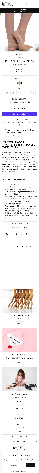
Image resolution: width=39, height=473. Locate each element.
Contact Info (19, 441)
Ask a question (19, 228)
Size (19, 89)
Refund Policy (19, 418)
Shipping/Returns (19, 223)
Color (19, 79)
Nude (20, 83)
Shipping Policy (19, 421)
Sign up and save (19, 437)
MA (19, 93)
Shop (19, 323)
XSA (6, 93)
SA (13, 93)
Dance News (19, 415)
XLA (32, 93)
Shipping (11, 72)
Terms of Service (19, 428)
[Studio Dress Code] (19, 301)
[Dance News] (19, 379)
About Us (19, 408)
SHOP (19, 362)
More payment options (19, 119)
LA (26, 93)
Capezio (20, 58)
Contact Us (19, 411)
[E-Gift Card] (19, 340)
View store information (12, 136)
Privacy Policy (19, 424)
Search (19, 431)
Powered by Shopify (19, 471)
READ (19, 401)
